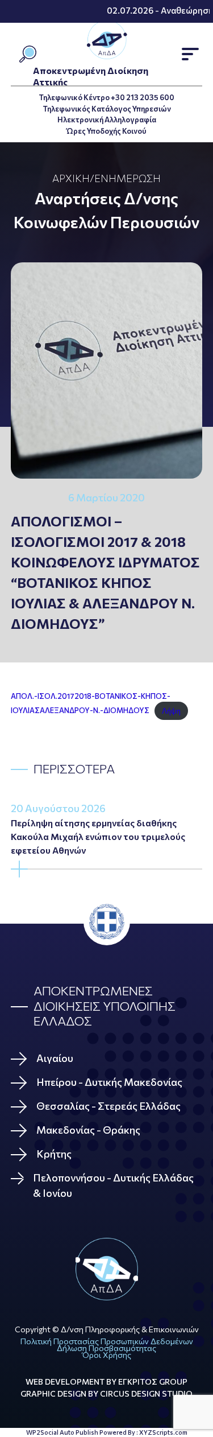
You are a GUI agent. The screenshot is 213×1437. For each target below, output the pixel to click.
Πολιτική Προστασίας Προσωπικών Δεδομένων (106, 1341)
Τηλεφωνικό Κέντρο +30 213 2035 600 (106, 97)
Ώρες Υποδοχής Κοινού (106, 130)
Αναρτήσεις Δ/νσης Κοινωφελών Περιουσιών (106, 210)
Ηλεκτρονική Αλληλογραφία (106, 119)
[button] (190, 54)
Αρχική (71, 178)
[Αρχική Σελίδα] (107, 1269)
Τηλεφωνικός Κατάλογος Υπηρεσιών (107, 108)
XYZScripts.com (163, 1432)
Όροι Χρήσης (106, 1355)
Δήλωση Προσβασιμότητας (106, 1348)
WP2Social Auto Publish (62, 1432)
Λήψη (171, 710)
